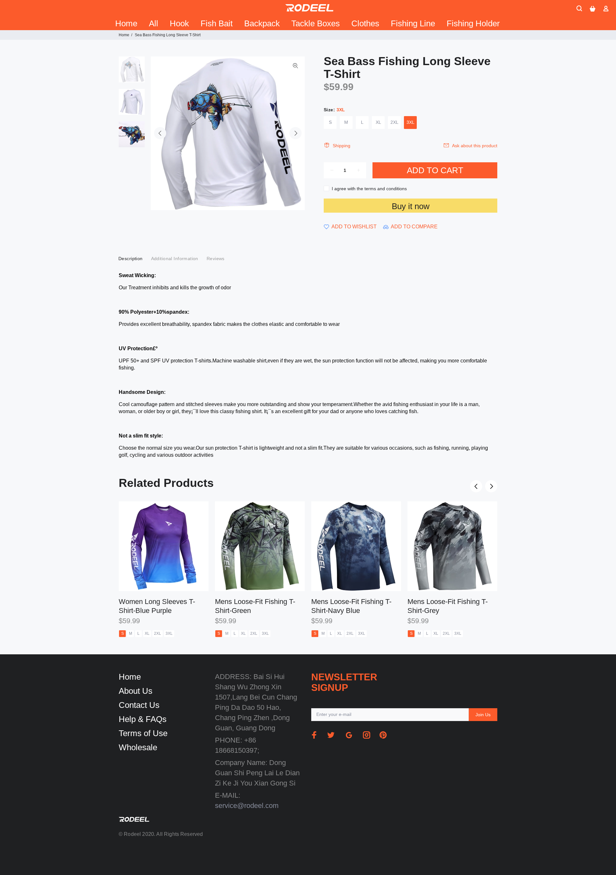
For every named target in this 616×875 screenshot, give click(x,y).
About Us (135, 691)
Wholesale (138, 747)
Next (295, 133)
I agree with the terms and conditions (369, 188)
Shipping (341, 145)
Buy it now (411, 206)
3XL (410, 122)
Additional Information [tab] (174, 258)
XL (378, 122)
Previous (160, 133)
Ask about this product (474, 145)
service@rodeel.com (246, 806)
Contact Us (139, 705)
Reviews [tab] (216, 258)
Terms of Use (143, 733)
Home (124, 35)
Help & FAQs (143, 719)
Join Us (483, 714)
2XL (394, 122)
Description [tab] (130, 258)
